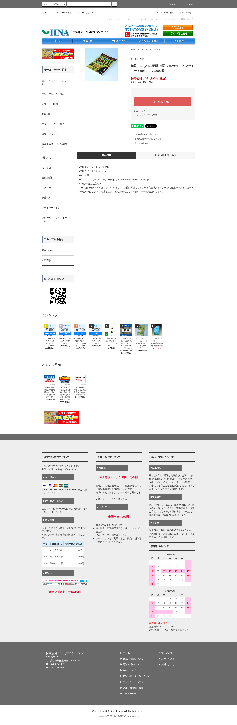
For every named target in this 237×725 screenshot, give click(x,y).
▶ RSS (124, 693)
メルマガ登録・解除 (165, 12)
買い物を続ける (141, 143)
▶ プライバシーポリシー (133, 682)
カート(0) (188, 4)
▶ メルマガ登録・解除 (131, 687)
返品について (139, 111)
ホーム (46, 12)
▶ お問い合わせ (166, 664)
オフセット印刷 (143, 50)
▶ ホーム (125, 653)
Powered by (102, 716)
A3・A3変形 (156, 50)
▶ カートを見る (166, 658)
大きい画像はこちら (165, 155)
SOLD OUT (162, 101)
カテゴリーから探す (63, 12)
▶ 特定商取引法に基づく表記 (135, 676)
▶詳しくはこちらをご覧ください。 (60, 469)
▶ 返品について (128, 670)
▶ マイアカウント (167, 653)
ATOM (132, 693)
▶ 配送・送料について (131, 664)
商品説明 (107, 155)
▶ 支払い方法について (131, 658)
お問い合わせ (185, 12)
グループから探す (85, 12)
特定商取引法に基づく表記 (145, 114)
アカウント (170, 4)
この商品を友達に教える (145, 134)
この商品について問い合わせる (148, 139)
